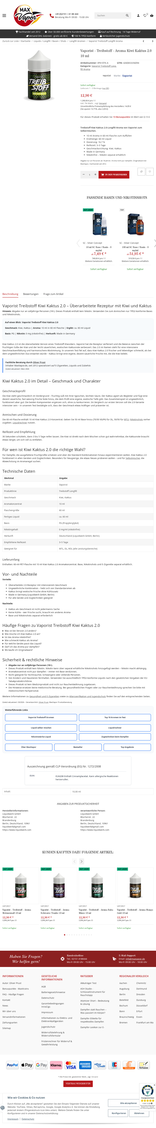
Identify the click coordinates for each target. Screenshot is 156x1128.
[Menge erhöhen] (95, 175)
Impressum (12, 1119)
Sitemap (6, 1028)
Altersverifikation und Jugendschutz (87, 696)
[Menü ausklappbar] (4, 15)
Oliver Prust (39, 362)
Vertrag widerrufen (78, 1083)
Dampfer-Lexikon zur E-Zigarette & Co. (92, 1029)
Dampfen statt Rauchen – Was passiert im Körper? (93, 1011)
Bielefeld (123, 1000)
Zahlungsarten (9, 1022)
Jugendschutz (48, 1026)
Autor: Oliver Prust (11, 983)
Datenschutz (28, 1119)
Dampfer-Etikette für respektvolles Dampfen (92, 1020)
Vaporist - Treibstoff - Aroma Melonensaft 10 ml (16, 911)
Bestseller (78, 747)
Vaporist (127, 75)
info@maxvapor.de (135, 958)
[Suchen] (127, 15)
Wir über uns (9, 1011)
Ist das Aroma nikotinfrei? (18, 637)
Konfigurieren (119, 1113)
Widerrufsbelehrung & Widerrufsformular (52, 1034)
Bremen (123, 1022)
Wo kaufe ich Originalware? (19, 649)
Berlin (122, 994)
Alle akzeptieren (128, 1103)
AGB (43, 986)
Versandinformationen (13, 1016)
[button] (81, 861)
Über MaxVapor (28, 747)
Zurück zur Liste (10, 41)
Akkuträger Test (88, 983)
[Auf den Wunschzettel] (150, 171)
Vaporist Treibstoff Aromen (41, 717)
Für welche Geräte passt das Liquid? (23, 643)
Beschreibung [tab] (10, 294)
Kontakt (6, 1000)
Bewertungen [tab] (31, 294)
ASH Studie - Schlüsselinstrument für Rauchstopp (92, 992)
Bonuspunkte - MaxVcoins (15, 988)
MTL (126, 419)
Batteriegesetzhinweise (53, 992)
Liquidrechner (20, 422)
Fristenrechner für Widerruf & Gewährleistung (56, 1043)
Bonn (122, 1011)
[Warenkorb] (150, 15)
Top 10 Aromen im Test (115, 717)
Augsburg (124, 988)
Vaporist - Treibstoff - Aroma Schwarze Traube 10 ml (55, 911)
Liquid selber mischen (41, 727)
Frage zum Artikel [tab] (53, 294)
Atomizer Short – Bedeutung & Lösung (94, 1002)
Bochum (123, 1005)
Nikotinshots (136, 419)
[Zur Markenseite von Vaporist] (107, 75)
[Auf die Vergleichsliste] (141, 171)
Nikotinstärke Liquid (41, 736)
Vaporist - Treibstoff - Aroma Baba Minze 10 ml (96, 911)
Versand (102, 103)
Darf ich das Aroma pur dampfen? (22, 646)
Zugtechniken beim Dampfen (115, 736)
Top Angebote (127, 747)
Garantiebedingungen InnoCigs (52, 1005)
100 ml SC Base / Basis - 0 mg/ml (135, 249)
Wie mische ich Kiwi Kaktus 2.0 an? (22, 633)
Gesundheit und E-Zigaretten (44, 696)
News (5, 1005)
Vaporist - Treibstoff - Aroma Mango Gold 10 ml (135, 911)
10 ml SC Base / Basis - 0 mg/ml (98, 249)
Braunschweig (126, 1016)
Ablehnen (139, 1113)
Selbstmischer (133, 458)
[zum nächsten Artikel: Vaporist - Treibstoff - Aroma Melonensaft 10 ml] (143, 41)
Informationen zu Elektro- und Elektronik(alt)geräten (56, 1019)
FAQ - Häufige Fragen (13, 994)
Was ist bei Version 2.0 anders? (20, 630)
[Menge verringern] (83, 175)
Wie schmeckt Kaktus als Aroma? (21, 640)
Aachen (123, 983)
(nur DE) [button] (105, 88)
